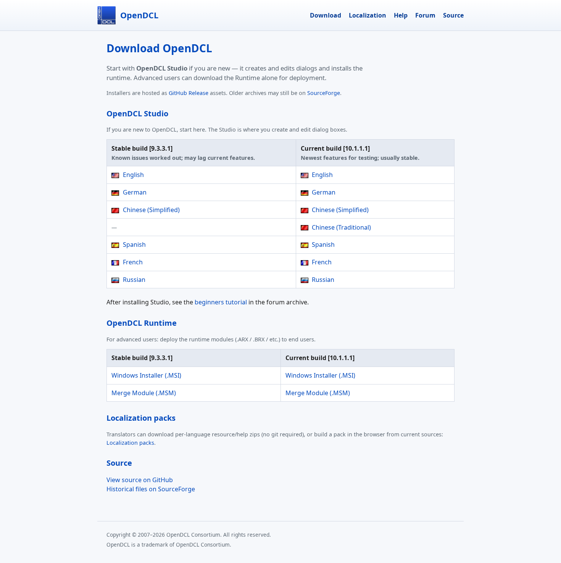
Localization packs (130, 442)
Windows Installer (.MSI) (146, 375)
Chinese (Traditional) (340, 227)
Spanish (133, 244)
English (132, 175)
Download (325, 15)
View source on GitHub (139, 480)
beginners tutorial (221, 302)
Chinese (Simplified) (150, 210)
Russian (133, 279)
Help (401, 15)
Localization (367, 15)
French (132, 262)
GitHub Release (188, 93)
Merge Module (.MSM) (143, 393)
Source (453, 15)
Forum (425, 15)
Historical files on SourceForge (150, 489)
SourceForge (323, 93)
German (134, 192)
